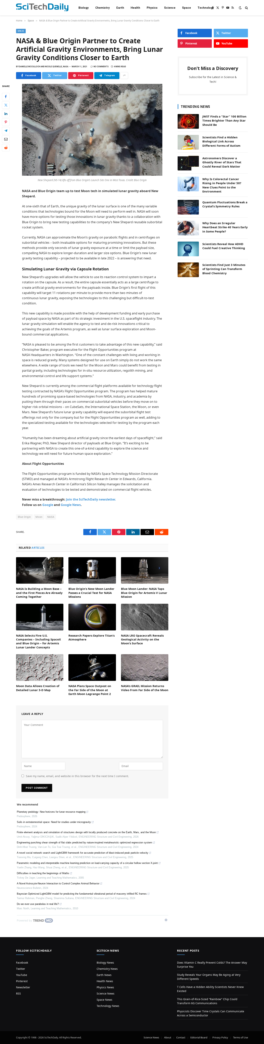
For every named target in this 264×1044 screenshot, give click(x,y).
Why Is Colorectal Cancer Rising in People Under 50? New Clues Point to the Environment (221, 185)
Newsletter (23, 987)
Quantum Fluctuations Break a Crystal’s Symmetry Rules (224, 204)
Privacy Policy (220, 1037)
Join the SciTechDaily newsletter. (91, 499)
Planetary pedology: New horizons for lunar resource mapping (51, 811)
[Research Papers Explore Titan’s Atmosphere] (92, 617)
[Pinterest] (6, 122)
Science (169, 7)
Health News (105, 981)
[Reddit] (6, 147)
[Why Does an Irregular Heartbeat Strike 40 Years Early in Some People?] (188, 228)
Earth (120, 7)
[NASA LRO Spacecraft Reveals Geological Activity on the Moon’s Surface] (144, 617)
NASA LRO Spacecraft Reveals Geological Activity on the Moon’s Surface (142, 639)
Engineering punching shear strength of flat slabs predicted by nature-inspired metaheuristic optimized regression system (84, 842)
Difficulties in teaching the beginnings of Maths (43, 873)
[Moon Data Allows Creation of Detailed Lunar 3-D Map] (39, 667)
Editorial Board (198, 1037)
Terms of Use (240, 1037)
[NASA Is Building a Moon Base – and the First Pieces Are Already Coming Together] (39, 570)
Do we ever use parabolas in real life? (38, 904)
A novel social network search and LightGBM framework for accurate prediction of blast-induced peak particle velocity (82, 852)
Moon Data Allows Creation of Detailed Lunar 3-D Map (37, 688)
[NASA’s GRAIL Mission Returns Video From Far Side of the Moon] (144, 667)
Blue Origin (24, 516)
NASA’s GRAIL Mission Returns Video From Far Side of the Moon (144, 688)
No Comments (101, 67)
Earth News (104, 975)
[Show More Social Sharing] (124, 75)
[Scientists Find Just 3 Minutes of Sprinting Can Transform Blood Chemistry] (188, 269)
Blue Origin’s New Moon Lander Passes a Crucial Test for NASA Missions (91, 593)
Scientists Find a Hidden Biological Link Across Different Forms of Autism (221, 141)
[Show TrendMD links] (166, 919)
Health (135, 7)
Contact (180, 1037)
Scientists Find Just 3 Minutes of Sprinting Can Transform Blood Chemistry (223, 269)
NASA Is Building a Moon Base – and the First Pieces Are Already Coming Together (39, 593)
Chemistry (102, 7)
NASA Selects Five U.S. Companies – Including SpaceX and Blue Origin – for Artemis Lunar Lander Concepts (38, 641)
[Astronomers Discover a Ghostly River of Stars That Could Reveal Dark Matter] (188, 163)
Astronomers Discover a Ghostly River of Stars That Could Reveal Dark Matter (221, 162)
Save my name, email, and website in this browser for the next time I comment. (77, 776)
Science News (105, 993)
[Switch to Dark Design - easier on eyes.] (240, 7)
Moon (39, 516)
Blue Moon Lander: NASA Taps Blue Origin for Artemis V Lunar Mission (144, 593)
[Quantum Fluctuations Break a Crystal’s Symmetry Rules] (188, 207)
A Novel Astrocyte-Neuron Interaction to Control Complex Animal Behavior (58, 883)
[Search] (246, 7)
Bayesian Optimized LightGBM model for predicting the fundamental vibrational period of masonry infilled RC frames (82, 893)
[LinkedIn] (6, 113)
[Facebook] (6, 96)
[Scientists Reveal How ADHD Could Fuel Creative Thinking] (188, 249)
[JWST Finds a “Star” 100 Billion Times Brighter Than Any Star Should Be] (188, 121)
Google (47, 505)
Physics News (105, 987)
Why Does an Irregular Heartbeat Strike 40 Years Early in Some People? (225, 227)
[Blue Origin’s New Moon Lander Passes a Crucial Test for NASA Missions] (92, 570)
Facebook (22, 962)
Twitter (20, 969)
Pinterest (22, 981)
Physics (152, 7)
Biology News (105, 962)
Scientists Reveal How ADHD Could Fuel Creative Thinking (223, 246)
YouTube (21, 975)
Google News (71, 505)
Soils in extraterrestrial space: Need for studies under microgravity (54, 822)
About (167, 1037)
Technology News (108, 1006)
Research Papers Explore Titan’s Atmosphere (91, 637)
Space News (104, 999)
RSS (18, 993)
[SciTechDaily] (42, 8)
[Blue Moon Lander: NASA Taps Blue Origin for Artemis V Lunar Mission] (144, 570)
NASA (50, 516)
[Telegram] (6, 130)
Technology (206, 7)
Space (186, 7)
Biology (83, 7)
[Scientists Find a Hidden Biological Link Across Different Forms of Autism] (188, 142)
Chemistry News (107, 969)
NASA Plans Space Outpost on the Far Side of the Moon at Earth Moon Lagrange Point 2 (89, 690)
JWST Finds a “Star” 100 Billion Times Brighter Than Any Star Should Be (224, 120)
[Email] (6, 139)
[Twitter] (6, 105)
